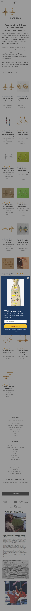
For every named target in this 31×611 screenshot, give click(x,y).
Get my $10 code (15, 326)
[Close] (28, 278)
